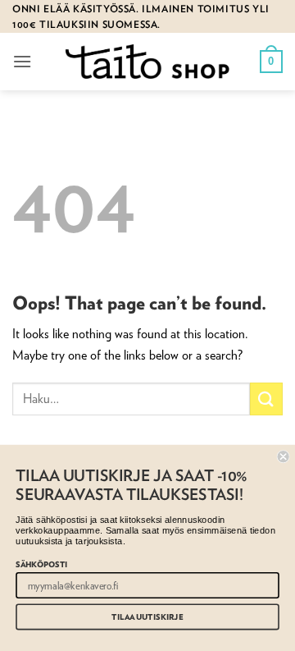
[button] (22, 61)
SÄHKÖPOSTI (41, 563)
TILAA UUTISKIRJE (147, 616)
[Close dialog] (283, 456)
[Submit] (266, 399)
